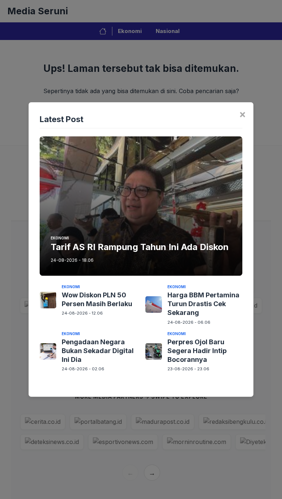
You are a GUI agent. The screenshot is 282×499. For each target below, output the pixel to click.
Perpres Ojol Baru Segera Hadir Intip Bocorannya (197, 351)
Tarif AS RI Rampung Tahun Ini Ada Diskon (140, 247)
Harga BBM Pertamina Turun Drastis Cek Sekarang (203, 304)
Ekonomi (60, 238)
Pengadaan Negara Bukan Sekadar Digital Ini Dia (98, 351)
